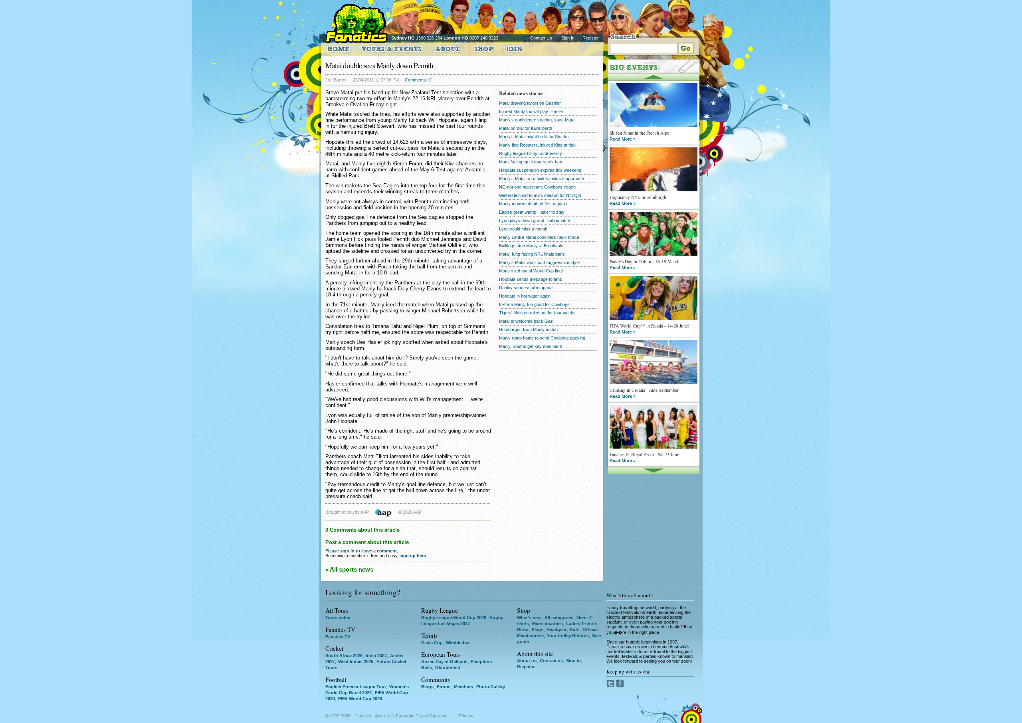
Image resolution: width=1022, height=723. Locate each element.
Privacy (466, 715)
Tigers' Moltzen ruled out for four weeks (537, 312)
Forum (444, 686)
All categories (559, 617)
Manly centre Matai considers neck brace (539, 237)
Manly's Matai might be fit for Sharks (534, 136)
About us (527, 660)
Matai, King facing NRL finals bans (532, 254)
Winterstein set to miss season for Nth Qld (540, 195)
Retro (523, 629)
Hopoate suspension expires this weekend (540, 170)
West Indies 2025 (355, 661)
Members (463, 686)
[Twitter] (611, 685)
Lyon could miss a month (523, 228)
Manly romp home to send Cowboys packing (542, 338)
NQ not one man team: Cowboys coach (537, 187)
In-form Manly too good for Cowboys (534, 304)
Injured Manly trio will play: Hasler (531, 111)
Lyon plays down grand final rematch (534, 220)
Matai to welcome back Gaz (526, 321)
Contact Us (541, 38)
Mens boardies (547, 623)
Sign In (567, 38)
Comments (415, 79)
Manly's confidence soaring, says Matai (537, 119)
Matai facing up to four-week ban (530, 161)
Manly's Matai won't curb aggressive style (539, 262)
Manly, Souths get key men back (530, 346)
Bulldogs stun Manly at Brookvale (531, 245)
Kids (574, 629)
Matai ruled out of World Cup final (530, 270)
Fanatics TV (337, 636)
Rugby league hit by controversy (530, 153)
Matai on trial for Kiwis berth (525, 128)
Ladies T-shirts (581, 623)
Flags (537, 629)
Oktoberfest (447, 667)
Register (590, 38)
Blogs (427, 686)
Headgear (556, 629)
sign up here (413, 555)
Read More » (623, 139)
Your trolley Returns (568, 635)
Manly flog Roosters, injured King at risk (537, 145)
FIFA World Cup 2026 (360, 698)
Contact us (551, 660)
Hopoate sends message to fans (530, 279)
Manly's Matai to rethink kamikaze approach (541, 178)
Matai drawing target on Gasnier (530, 103)
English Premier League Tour (355, 686)
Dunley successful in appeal (526, 287)
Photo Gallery (490, 686)
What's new (529, 617)
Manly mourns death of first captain (533, 203)
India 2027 (376, 655)
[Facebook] (620, 685)
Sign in (573, 660)
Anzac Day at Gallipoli (444, 661)
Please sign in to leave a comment (361, 550)
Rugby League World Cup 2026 (453, 617)
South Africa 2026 (343, 655)
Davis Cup (432, 642)
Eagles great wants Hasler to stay (531, 212)
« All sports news (349, 569)
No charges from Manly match (528, 329)
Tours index (337, 617)
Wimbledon (458, 642)
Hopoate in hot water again (525, 296)
